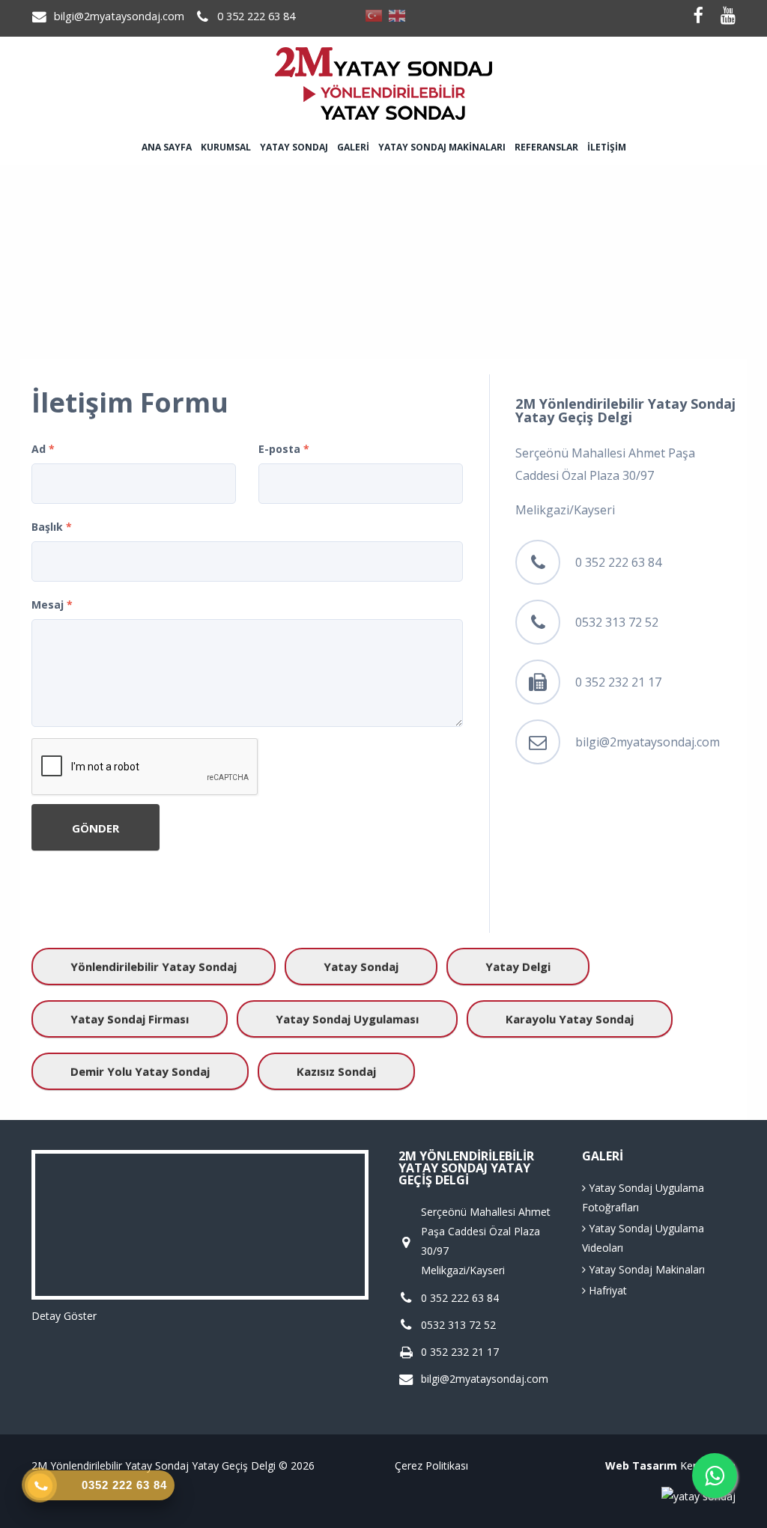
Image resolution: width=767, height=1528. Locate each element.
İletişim (606, 147)
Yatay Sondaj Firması (129, 1018)
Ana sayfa (167, 147)
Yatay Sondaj (294, 147)
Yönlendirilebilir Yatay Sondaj (153, 966)
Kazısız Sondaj (336, 1071)
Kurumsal (226, 147)
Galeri (353, 147)
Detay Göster (64, 1316)
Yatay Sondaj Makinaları (442, 147)
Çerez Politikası (431, 1465)
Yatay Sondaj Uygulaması (347, 1018)
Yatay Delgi (518, 966)
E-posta (283, 449)
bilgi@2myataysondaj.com (119, 16)
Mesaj (52, 604)
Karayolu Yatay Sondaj (570, 1018)
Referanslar (546, 147)
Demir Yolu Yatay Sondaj (140, 1071)
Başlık (51, 527)
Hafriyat (606, 1290)
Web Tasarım (641, 1465)
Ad (43, 449)
